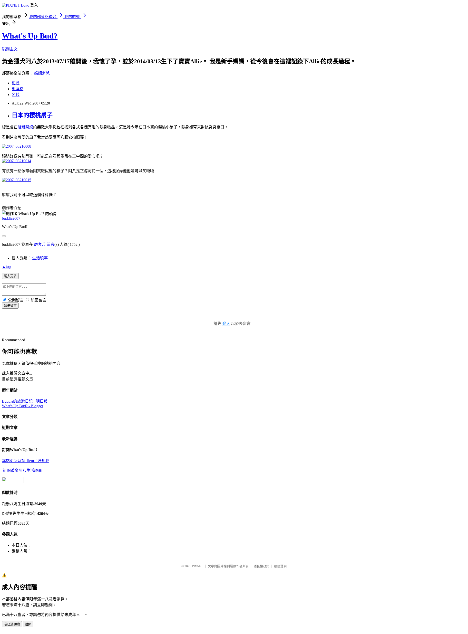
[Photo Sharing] (16, 146)
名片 (16, 95)
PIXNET (197, 566)
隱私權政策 (261, 566)
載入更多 (10, 276)
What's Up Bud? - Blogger (22, 406)
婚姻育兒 (42, 73)
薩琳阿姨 (25, 127)
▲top (6, 267)
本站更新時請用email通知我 (25, 461)
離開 (28, 624)
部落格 (17, 89)
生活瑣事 (40, 258)
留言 (50, 244)
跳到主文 (10, 49)
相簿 (16, 83)
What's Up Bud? (30, 35)
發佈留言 (10, 306)
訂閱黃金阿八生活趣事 (22, 470)
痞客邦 (40, 244)
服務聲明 (280, 566)
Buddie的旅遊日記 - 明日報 (25, 401)
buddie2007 (11, 218)
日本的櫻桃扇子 (32, 115)
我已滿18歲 (12, 624)
